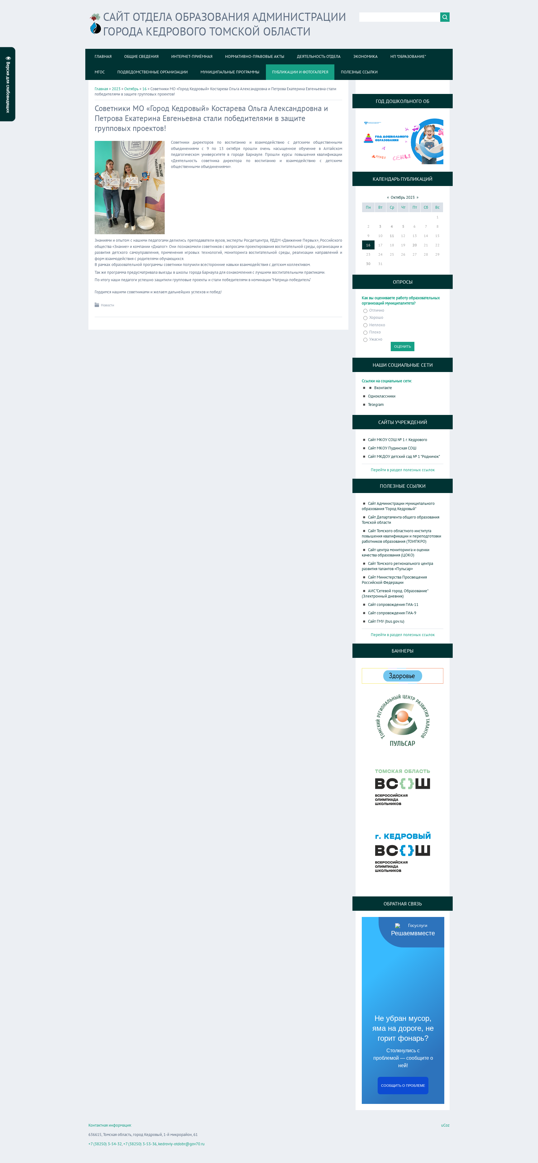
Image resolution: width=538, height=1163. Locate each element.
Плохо (375, 332)
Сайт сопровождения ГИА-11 (393, 604)
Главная (101, 88)
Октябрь (131, 88)
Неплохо (377, 325)
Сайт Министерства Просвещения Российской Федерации (394, 580)
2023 (116, 88)
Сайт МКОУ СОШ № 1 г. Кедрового (397, 439)
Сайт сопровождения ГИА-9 (392, 613)
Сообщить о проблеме (403, 1085)
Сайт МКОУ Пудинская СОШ (392, 448)
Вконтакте (383, 387)
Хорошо (376, 317)
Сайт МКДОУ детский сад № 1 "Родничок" (404, 456)
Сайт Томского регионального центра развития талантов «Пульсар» (397, 566)
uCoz (445, 1125)
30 (368, 263)
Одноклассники (381, 396)
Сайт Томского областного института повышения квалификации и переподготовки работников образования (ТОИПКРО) (401, 536)
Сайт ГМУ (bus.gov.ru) (386, 621)
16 (144, 88)
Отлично (376, 310)
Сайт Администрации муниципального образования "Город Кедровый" (398, 506)
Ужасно (375, 339)
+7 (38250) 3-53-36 (140, 1144)
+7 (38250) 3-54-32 (105, 1144)
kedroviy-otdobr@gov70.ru (181, 1144)
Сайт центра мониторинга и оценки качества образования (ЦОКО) (395, 552)
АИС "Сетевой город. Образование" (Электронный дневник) (395, 593)
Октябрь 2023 (403, 197)
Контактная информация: (110, 1125)
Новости (107, 305)
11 (392, 235)
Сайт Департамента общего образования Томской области (400, 519)
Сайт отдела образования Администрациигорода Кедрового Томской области (224, 24)
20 (415, 245)
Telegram (376, 404)
